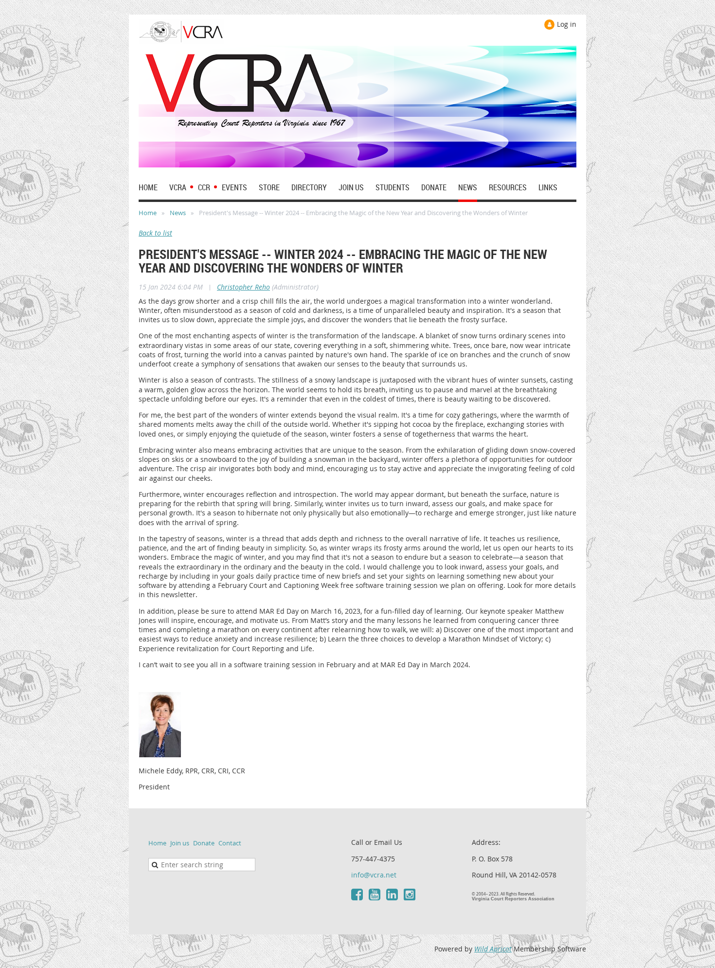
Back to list (155, 232)
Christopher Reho (243, 287)
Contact (229, 843)
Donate (203, 843)
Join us (179, 843)
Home (148, 212)
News (178, 212)
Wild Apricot (493, 948)
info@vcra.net (373, 874)
